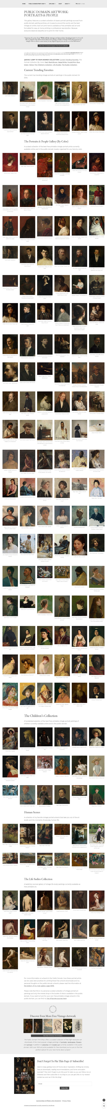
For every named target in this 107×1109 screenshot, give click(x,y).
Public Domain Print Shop (37, 3)
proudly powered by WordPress (45, 1105)
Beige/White (62, 62)
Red (46, 62)
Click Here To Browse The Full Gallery (52, 1035)
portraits (64, 1042)
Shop (60, 3)
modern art (56, 1045)
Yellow (31, 65)
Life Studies (57, 65)
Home (24, 3)
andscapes (71, 1042)
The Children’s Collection (43, 65)
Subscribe (64, 1088)
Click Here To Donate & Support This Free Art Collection (53, 45)
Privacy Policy (66, 1101)
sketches (45, 1045)
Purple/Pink (72, 62)
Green (26, 65)
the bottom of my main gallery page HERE (39, 986)
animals (29, 1045)
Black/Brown (53, 62)
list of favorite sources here (56, 998)
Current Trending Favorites (69, 60)
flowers (78, 1042)
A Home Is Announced (30, 1105)
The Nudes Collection (69, 65)
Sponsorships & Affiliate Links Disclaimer (48, 1101)
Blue (78, 62)
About (67, 3)
